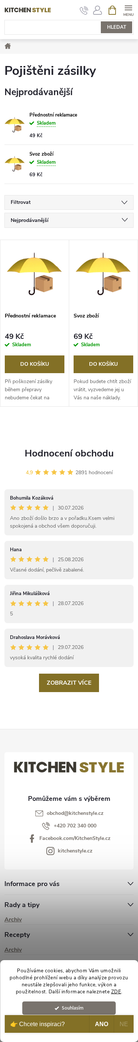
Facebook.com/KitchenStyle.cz (74, 838)
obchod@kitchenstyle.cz (75, 813)
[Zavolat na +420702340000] (84, 10)
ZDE (116, 991)
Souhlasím (73, 1007)
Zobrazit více (69, 683)
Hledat (116, 27)
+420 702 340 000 (75, 825)
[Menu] (128, 10)
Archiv (13, 920)
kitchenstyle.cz (75, 850)
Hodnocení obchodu (69, 453)
